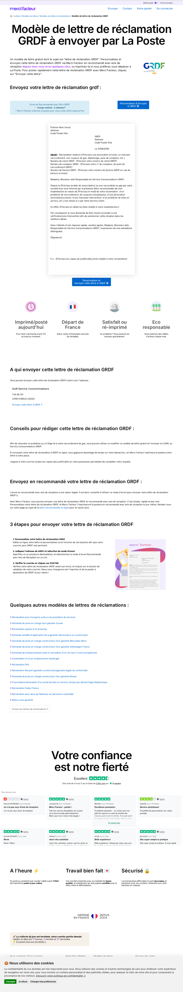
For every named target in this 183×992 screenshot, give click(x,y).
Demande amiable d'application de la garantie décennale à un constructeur (50, 635)
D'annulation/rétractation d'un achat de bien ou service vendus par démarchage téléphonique (59, 682)
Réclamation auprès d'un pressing (29, 629)
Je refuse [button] (22, 981)
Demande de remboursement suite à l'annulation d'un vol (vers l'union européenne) (54, 652)
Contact (127, 8)
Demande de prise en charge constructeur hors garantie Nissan (44, 676)
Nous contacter (18, 956)
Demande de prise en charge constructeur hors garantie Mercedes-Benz (49, 641)
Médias (82, 956)
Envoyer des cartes (145, 956)
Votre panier (144, 8)
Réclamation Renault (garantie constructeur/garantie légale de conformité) (49, 670)
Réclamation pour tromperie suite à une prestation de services (43, 617)
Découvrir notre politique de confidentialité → (61, 975)
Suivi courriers (35, 956)
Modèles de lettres (30, 16)
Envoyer (113, 8)
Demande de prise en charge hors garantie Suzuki (37, 623)
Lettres (17, 16)
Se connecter (164, 8)
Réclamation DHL (20, 664)
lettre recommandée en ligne (54, 507)
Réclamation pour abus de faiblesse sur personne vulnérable (43, 694)
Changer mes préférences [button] (43, 981)
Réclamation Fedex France (25, 688)
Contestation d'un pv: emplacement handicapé (35, 658)
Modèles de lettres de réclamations (55, 16)
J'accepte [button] (10, 981)
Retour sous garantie (22, 700)
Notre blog (71, 956)
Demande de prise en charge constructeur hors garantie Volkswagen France (51, 646)
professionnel (166, 2)
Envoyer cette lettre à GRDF (26, 404)
